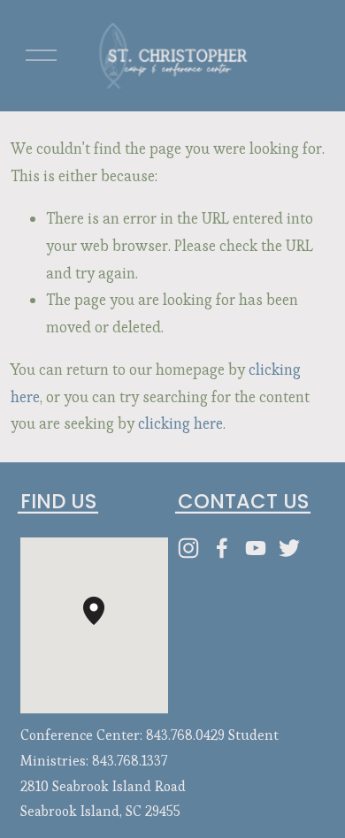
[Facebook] (222, 548)
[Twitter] (289, 548)
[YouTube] (255, 548)
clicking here (180, 423)
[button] (104, 625)
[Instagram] (188, 548)
